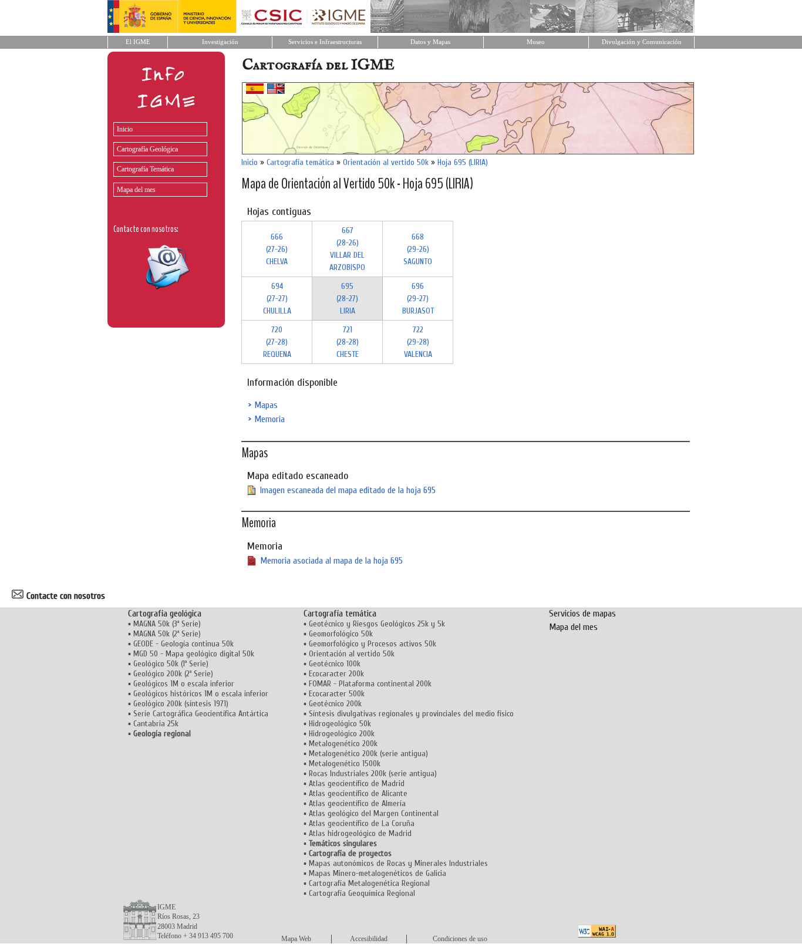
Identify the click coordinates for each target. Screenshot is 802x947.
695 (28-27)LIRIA (347, 298)
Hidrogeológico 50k (340, 724)
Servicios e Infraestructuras (325, 42)
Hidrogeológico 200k (342, 734)
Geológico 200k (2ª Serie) (173, 674)
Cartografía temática (300, 162)
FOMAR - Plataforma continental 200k (370, 684)
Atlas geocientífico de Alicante (358, 793)
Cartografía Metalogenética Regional (369, 883)
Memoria (269, 419)
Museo (536, 42)
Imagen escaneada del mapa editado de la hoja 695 (348, 490)
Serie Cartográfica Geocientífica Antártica (200, 714)
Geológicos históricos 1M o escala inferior (200, 694)
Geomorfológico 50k (341, 634)
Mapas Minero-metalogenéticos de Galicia (377, 873)
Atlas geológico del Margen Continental (374, 813)
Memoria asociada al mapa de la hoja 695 (331, 560)
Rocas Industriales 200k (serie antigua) (373, 774)
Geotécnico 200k (335, 704)
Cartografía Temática (145, 169)
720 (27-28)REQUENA (277, 342)
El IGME (138, 42)
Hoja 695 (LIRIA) (462, 162)
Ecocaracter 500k (337, 694)
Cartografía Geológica (147, 149)
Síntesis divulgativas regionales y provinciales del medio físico (411, 714)
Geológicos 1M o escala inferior (183, 684)
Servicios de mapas (582, 613)
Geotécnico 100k (334, 664)
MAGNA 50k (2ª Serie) (167, 634)
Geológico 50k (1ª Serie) (170, 664)
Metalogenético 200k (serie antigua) (368, 754)
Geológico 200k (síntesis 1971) (180, 704)
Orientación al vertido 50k (386, 162)
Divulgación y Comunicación (642, 42)
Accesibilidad (368, 939)
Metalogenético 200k (343, 744)
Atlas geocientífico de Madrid (357, 783)
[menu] (157, 156)
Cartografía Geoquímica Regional (362, 893)
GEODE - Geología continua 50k (183, 644)
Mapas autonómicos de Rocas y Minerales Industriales (398, 863)
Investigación (220, 42)
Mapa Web (296, 939)
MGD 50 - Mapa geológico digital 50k (193, 654)
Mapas (266, 405)
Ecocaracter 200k (336, 674)
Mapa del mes (136, 190)
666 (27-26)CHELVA (277, 249)
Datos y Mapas (430, 42)
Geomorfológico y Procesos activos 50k (372, 644)
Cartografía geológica (164, 613)
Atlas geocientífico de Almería (357, 803)
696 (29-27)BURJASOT (418, 298)
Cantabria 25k (155, 724)
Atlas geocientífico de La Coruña (362, 823)
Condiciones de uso (460, 939)
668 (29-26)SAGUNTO (417, 249)
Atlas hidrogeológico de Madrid (360, 833)
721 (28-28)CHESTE (347, 342)
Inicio (125, 129)
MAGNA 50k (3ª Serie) (167, 624)
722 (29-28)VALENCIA (418, 342)
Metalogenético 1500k (344, 764)
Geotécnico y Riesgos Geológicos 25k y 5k (377, 624)
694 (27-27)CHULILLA (277, 298)
